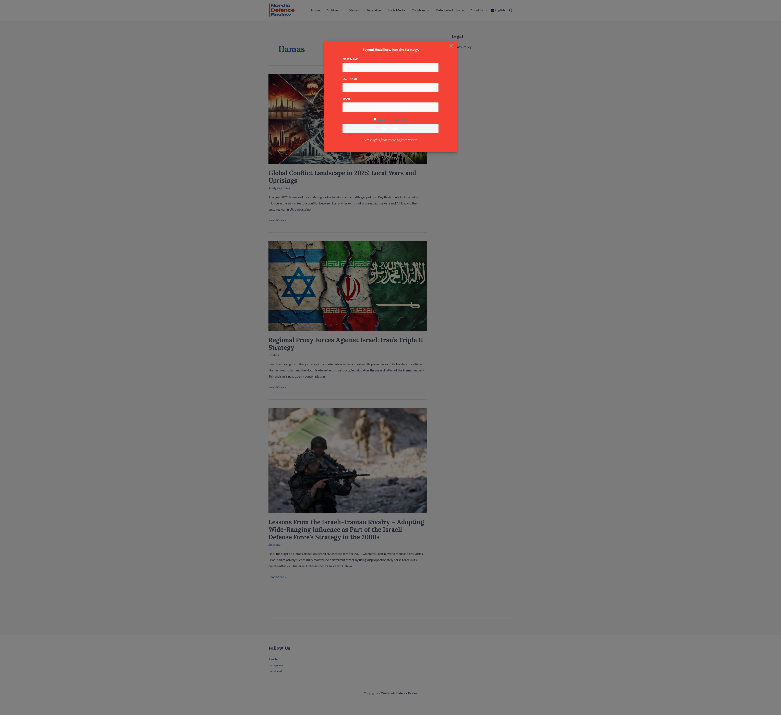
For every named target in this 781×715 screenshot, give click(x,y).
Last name (350, 79)
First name (350, 59)
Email (346, 98)
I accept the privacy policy (392, 119)
